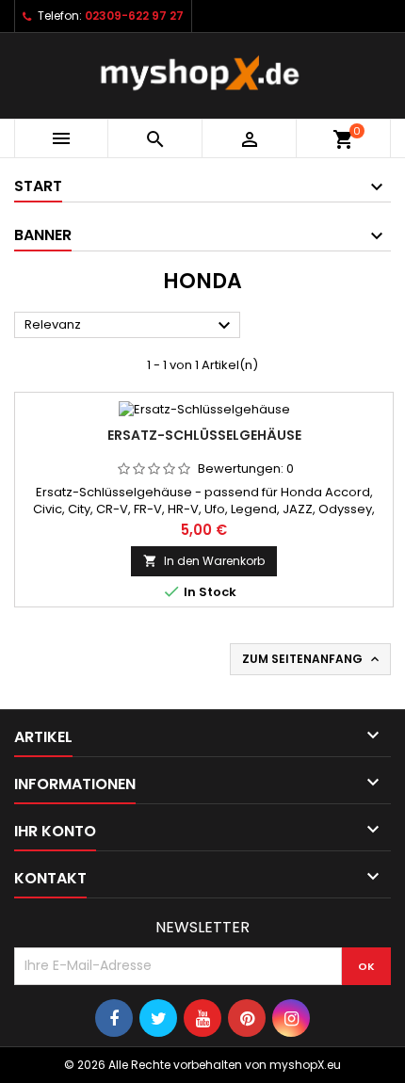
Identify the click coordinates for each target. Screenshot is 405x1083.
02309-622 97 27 (134, 16)
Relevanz (129, 326)
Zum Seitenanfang (312, 659)
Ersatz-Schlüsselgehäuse (204, 435)
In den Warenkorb (204, 561)
